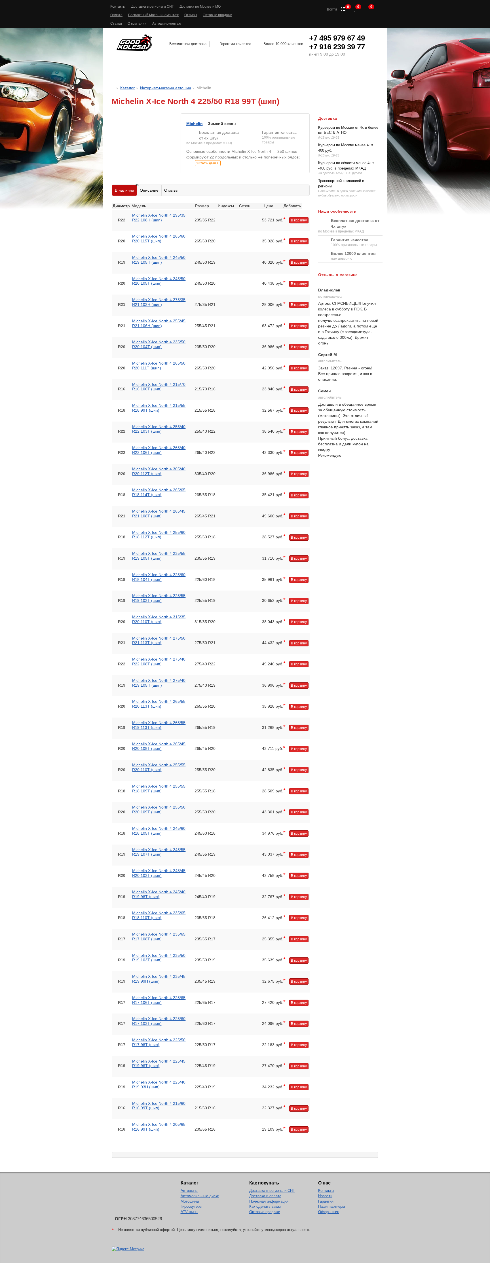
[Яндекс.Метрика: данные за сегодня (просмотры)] (128, 1249)
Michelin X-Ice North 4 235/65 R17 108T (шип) (158, 936)
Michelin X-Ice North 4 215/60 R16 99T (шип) (158, 1105)
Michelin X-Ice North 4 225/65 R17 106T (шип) (158, 1000)
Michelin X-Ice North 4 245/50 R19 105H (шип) (158, 260)
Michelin (194, 123)
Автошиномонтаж (166, 24)
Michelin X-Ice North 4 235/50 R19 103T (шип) (158, 957)
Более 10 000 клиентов (283, 44)
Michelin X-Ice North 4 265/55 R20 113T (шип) (158, 703)
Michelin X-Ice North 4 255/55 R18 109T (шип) (158, 788)
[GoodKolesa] (113, 88)
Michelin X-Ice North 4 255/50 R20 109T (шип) (158, 809)
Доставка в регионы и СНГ (152, 7)
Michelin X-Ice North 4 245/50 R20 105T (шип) (158, 281)
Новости (325, 1196)
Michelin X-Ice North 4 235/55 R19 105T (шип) (158, 555)
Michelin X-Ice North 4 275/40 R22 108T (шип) (158, 661)
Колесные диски (210, 72)
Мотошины (260, 72)
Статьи (116, 24)
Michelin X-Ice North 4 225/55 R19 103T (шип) (158, 598)
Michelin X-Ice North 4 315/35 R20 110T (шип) (158, 619)
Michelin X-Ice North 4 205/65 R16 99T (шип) (158, 1126)
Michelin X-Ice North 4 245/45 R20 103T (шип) (158, 873)
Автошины (156, 72)
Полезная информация (268, 1201)
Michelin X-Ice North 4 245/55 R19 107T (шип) (158, 852)
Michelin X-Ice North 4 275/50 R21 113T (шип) (158, 640)
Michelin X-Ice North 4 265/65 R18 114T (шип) (158, 492)
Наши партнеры (331, 1206)
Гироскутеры (191, 1206)
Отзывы (190, 15)
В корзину (299, 220)
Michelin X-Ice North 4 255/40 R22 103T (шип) (158, 429)
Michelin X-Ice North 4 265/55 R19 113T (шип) (158, 725)
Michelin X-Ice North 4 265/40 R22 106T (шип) (158, 450)
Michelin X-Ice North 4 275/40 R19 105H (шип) (158, 682)
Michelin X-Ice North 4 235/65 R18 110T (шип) (158, 915)
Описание (149, 190)
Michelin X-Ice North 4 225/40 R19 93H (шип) (158, 1084)
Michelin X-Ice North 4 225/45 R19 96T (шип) (158, 1063)
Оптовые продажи (217, 15)
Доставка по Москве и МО (200, 7)
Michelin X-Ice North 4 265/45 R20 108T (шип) (158, 746)
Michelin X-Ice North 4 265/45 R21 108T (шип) (158, 513)
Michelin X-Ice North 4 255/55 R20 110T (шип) (158, 767)
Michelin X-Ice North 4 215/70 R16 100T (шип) (158, 387)
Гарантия (325, 1201)
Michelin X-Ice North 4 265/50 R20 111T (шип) (158, 365)
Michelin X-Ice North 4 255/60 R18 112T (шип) (158, 535)
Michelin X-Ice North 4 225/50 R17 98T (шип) (158, 1042)
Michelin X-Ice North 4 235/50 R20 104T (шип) (158, 344)
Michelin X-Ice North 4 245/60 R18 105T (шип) (158, 830)
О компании (137, 24)
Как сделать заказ (265, 1206)
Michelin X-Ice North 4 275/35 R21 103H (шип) (158, 302)
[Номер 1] (142, 116)
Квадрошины (303, 72)
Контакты (118, 7)
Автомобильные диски (200, 1196)
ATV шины (189, 1212)
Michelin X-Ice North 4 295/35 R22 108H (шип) (158, 217)
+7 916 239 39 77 (337, 47)
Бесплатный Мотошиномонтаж (153, 15)
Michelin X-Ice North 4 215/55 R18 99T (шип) (158, 407)
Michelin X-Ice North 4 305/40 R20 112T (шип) (158, 471)
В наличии (126, 188)
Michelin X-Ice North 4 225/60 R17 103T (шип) (158, 1021)
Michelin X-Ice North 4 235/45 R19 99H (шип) (158, 978)
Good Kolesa (135, 43)
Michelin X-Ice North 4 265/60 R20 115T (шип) (158, 238)
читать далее (208, 162)
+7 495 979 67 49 (337, 38)
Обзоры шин (328, 1212)
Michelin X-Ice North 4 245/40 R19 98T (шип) (158, 894)
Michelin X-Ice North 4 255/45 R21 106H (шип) (158, 323)
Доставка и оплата (265, 1196)
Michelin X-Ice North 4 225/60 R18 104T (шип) (158, 577)
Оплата (116, 15)
